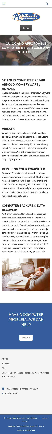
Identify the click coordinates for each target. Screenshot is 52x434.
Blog (4, 368)
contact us (26, 338)
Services (5, 363)
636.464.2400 (11, 393)
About (5, 359)
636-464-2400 (29, 430)
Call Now (26, 28)
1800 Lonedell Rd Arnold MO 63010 (30, 426)
